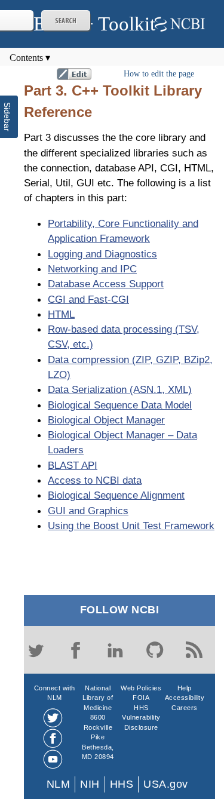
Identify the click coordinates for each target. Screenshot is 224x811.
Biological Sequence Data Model (120, 405)
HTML (61, 314)
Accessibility (185, 697)
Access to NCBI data (95, 480)
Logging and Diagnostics (102, 254)
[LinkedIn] (115, 650)
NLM (58, 784)
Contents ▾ (30, 58)
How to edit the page (159, 73)
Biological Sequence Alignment (116, 495)
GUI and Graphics (88, 511)
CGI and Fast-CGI (88, 299)
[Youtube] (52, 759)
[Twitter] (36, 650)
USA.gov (165, 784)
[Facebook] (75, 650)
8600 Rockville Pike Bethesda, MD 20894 (98, 737)
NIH (90, 784)
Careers (184, 707)
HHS (122, 784)
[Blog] (194, 650)
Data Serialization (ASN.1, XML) (120, 389)
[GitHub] (155, 650)
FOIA (141, 697)
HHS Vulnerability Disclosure (141, 717)
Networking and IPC (92, 269)
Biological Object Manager (106, 420)
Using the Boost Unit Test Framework (131, 526)
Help (184, 688)
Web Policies (141, 688)
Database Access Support (106, 284)
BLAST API (72, 465)
